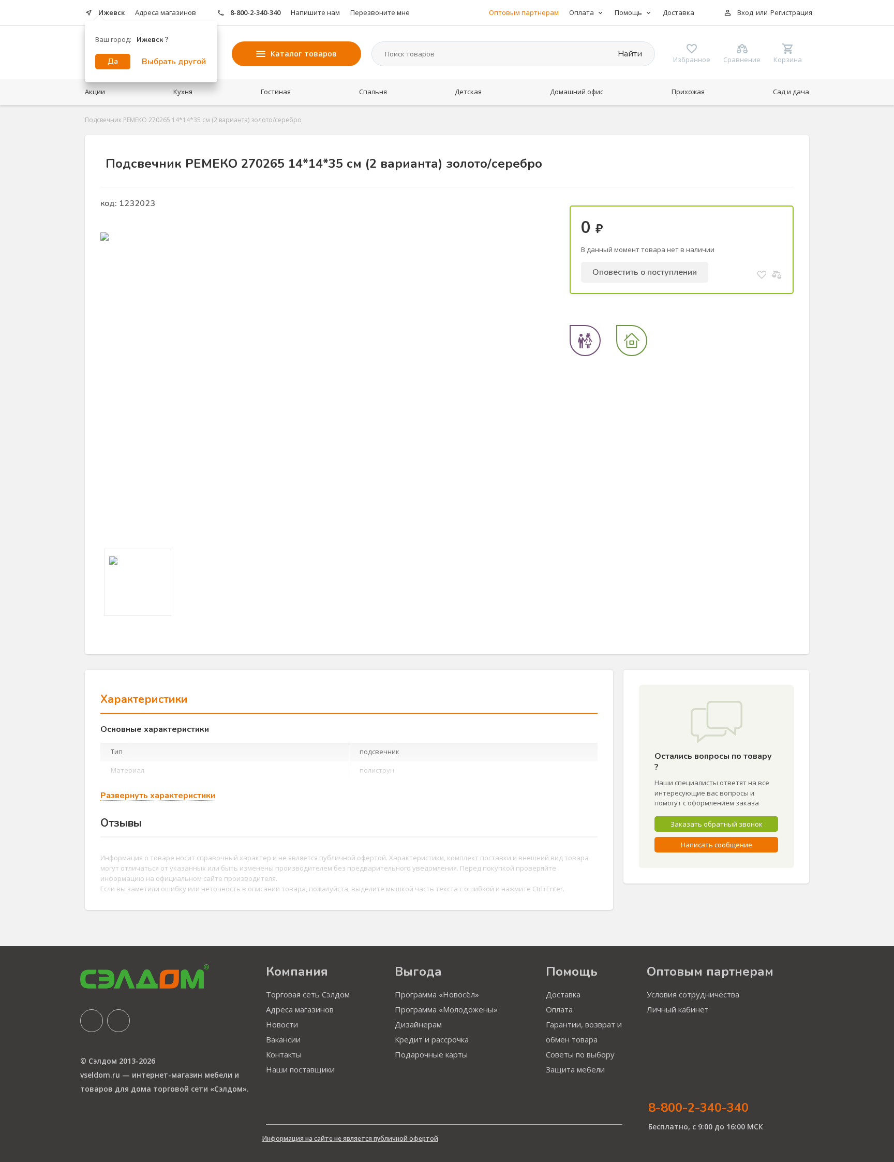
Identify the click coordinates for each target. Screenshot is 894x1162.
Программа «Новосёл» (437, 994)
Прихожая (688, 91)
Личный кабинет (678, 1009)
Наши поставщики (300, 1069)
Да (113, 61)
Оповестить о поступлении (644, 272)
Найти (629, 54)
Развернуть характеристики (157, 795)
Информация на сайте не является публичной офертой (350, 1138)
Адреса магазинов (165, 12)
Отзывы (121, 823)
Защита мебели (575, 1069)
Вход (745, 12)
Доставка (678, 12)
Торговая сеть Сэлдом (308, 994)
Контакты (284, 1054)
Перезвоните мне (380, 12)
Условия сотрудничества (693, 994)
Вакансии (283, 1039)
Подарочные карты (431, 1054)
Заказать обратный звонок (717, 824)
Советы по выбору (580, 1054)
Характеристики (144, 699)
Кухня (182, 91)
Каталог (304, 53)
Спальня (373, 91)
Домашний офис (576, 91)
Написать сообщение (716, 844)
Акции (95, 91)
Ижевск (111, 12)
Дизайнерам (418, 1024)
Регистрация (791, 12)
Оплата (559, 1009)
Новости (282, 1024)
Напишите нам (315, 12)
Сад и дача (791, 91)
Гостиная (276, 91)
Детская (468, 91)
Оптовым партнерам (524, 12)
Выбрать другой (174, 61)
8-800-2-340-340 (255, 12)
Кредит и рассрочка (432, 1039)
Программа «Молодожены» (446, 1009)
